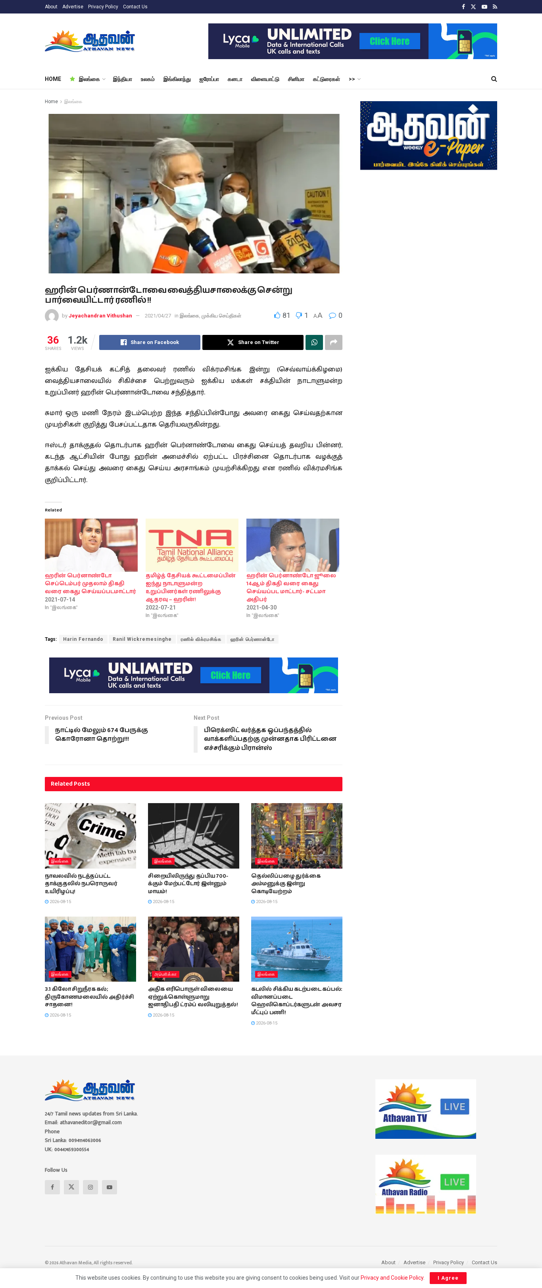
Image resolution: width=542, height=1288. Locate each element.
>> (352, 79)
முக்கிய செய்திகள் (221, 316)
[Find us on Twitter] (473, 7)
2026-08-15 (59, 901)
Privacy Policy (103, 7)
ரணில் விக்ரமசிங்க (201, 639)
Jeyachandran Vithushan (100, 316)
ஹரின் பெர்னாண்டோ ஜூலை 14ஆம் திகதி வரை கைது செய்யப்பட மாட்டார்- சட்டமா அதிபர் (291, 587)
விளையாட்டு (265, 79)
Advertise (72, 7)
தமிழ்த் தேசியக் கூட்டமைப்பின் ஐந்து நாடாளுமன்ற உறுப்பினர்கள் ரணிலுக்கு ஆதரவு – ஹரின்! (191, 587)
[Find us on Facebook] (463, 7)
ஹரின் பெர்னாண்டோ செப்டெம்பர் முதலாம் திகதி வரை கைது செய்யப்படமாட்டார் (90, 583)
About (51, 7)
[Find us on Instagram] (90, 1187)
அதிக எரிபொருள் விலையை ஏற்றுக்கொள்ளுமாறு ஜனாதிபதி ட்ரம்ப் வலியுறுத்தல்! (193, 997)
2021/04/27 (158, 316)
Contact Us (135, 7)
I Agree (448, 1278)
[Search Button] (494, 79)
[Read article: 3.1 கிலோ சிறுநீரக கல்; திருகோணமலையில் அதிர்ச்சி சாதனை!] (90, 949)
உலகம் (148, 79)
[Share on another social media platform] (333, 342)
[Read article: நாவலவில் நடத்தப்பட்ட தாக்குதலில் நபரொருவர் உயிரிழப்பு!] (90, 835)
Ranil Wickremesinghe (142, 639)
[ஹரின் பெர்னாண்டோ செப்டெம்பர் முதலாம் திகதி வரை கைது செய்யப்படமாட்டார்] (91, 545)
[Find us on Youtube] (484, 7)
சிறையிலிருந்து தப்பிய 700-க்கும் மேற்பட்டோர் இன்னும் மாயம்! (188, 884)
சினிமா (296, 79)
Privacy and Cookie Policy (392, 1278)
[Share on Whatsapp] (314, 342)
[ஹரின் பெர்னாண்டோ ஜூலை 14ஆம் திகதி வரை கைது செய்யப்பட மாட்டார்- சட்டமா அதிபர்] (292, 545)
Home (51, 101)
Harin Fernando (83, 639)
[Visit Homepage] (90, 41)
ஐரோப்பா (209, 79)
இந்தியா (122, 79)
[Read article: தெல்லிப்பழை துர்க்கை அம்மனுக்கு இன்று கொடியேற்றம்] (296, 835)
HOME (53, 79)
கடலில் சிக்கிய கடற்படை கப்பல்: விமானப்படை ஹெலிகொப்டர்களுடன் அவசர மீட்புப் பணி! (296, 1001)
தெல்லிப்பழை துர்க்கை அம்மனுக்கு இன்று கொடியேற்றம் (286, 884)
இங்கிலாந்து (177, 79)
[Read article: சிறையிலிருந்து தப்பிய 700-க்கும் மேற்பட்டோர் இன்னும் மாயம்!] (193, 835)
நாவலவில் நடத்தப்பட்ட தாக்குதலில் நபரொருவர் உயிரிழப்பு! (81, 884)
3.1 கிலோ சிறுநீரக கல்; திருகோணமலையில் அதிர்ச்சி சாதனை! (89, 997)
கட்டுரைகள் (326, 79)
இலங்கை (89, 79)
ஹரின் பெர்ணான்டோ (253, 639)
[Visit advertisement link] (352, 41)
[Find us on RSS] (495, 7)
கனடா (235, 79)
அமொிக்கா (165, 974)
